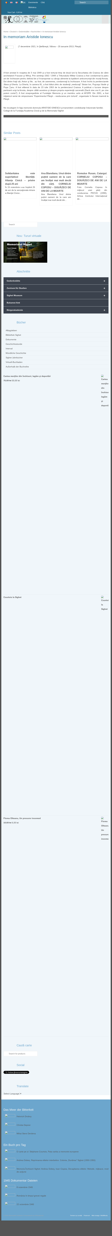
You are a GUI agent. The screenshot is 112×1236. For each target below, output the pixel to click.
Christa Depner (24, 1125)
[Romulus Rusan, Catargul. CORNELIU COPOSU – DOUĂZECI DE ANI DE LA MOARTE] (92, 153)
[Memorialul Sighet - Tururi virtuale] (25, 252)
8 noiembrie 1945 (25, 1187)
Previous (6, 176)
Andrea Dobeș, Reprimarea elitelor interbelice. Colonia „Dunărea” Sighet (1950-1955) (56, 1160)
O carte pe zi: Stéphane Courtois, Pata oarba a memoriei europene (48, 1151)
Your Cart (14, 12)
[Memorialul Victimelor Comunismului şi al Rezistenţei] (42, 19)
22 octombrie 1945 (25, 1204)
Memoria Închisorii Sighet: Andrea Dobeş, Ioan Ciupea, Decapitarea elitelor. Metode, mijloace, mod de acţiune (62, 1170)
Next (105, 176)
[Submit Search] (77, 2)
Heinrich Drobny (24, 1116)
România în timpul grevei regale (31, 1196)
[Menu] (105, 19)
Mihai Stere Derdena (26, 1133)
